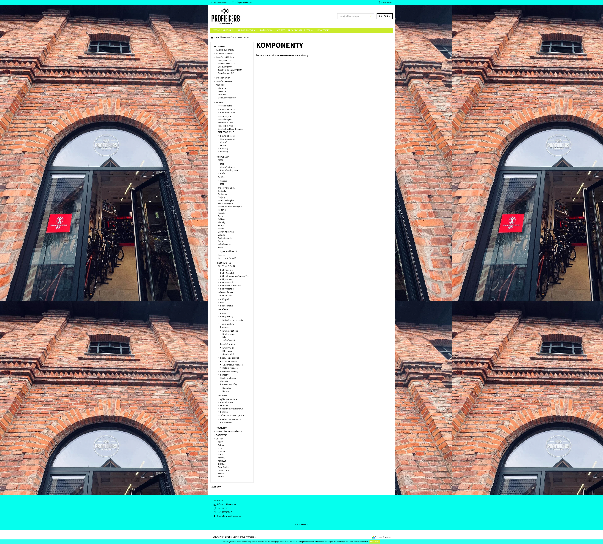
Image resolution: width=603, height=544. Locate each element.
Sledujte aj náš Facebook (229, 516)
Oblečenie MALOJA (225, 57)
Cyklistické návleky (229, 371)
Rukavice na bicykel (229, 358)
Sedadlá (222, 191)
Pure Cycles (223, 467)
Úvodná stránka (223, 30)
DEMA (220, 442)
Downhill (224, 412)
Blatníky (221, 222)
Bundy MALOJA (225, 66)
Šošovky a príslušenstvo (231, 408)
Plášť (220, 160)
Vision (221, 476)
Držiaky (221, 219)
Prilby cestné (226, 270)
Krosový (224, 148)
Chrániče (224, 381)
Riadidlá (221, 213)
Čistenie (222, 88)
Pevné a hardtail (227, 109)
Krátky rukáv (228, 347)
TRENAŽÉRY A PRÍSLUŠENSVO (229, 431)
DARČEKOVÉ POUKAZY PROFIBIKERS (230, 421)
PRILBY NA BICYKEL (226, 266)
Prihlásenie (387, 2)
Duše (222, 173)
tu (367, 541)
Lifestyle (224, 405)
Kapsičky (227, 388)
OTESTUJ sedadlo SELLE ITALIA (295, 30)
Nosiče (221, 228)
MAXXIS (221, 457)
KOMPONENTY (222, 157)
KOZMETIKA (221, 428)
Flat (222, 302)
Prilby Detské (226, 282)
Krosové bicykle (225, 125)
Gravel (223, 145)
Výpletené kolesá (228, 251)
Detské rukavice (230, 368)
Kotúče (221, 255)
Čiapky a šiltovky (228, 378)
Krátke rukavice (230, 361)
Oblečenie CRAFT (224, 77)
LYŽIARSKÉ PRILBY (226, 292)
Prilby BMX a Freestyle (230, 285)
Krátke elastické (230, 331)
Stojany (221, 197)
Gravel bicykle (224, 116)
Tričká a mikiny (227, 324)
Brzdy (221, 225)
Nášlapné (224, 299)
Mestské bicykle (226, 122)
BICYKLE (219, 102)
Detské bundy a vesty (233, 320)
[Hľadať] (371, 16)
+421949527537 (220, 2)
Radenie (222, 209)
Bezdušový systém (227, 97)
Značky (219, 438)
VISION (221, 473)
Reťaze (221, 216)
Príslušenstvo (224, 244)
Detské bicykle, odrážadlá (230, 129)
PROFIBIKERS (301, 524)
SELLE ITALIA (224, 470)
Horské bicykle (225, 105)
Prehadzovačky (225, 238)
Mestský (224, 151)
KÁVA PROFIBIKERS (225, 53)
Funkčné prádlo (227, 344)
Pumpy (221, 241)
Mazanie (222, 91)
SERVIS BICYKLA (246, 30)
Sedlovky (222, 194)
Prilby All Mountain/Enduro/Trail (235, 276)
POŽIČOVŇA (266, 30)
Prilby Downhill (227, 273)
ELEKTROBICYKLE (226, 132)
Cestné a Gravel (227, 167)
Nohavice (224, 327)
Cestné (223, 142)
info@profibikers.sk (244, 2)
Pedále (221, 177)
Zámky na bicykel (226, 231)
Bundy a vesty (227, 316)
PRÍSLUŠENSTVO (223, 263)
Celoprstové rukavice (233, 364)
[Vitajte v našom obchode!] (212, 37)
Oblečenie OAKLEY (225, 81)
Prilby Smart (226, 279)
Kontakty (323, 30)
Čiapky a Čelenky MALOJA (230, 70)
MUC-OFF (220, 85)
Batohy (226, 391)
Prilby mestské (227, 288)
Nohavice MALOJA (226, 63)
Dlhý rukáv (227, 351)
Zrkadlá (221, 235)
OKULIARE (222, 395)
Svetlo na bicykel (226, 200)
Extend (221, 445)
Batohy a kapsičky (228, 384)
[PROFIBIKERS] (225, 16)
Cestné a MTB (226, 402)
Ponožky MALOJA (226, 73)
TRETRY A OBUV (225, 295)
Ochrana (222, 94)
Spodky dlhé (228, 354)
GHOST (221, 454)
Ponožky (224, 374)
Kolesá (221, 247)
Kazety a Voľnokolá (227, 258)
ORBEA (221, 464)
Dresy (223, 313)
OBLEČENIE (223, 309)
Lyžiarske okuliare (228, 399)
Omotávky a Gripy (226, 187)
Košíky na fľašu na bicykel (230, 206)
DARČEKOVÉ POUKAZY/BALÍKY (232, 415)
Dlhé (225, 337)
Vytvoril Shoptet (383, 537)
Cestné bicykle (225, 119)
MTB (222, 164)
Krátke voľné (229, 334)
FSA (220, 448)
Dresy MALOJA (225, 60)
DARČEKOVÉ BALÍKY (225, 50)
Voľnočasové (229, 340)
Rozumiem (374, 541)
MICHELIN (222, 461)
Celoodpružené (227, 112)
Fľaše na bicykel (225, 203)
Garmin (221, 451)
